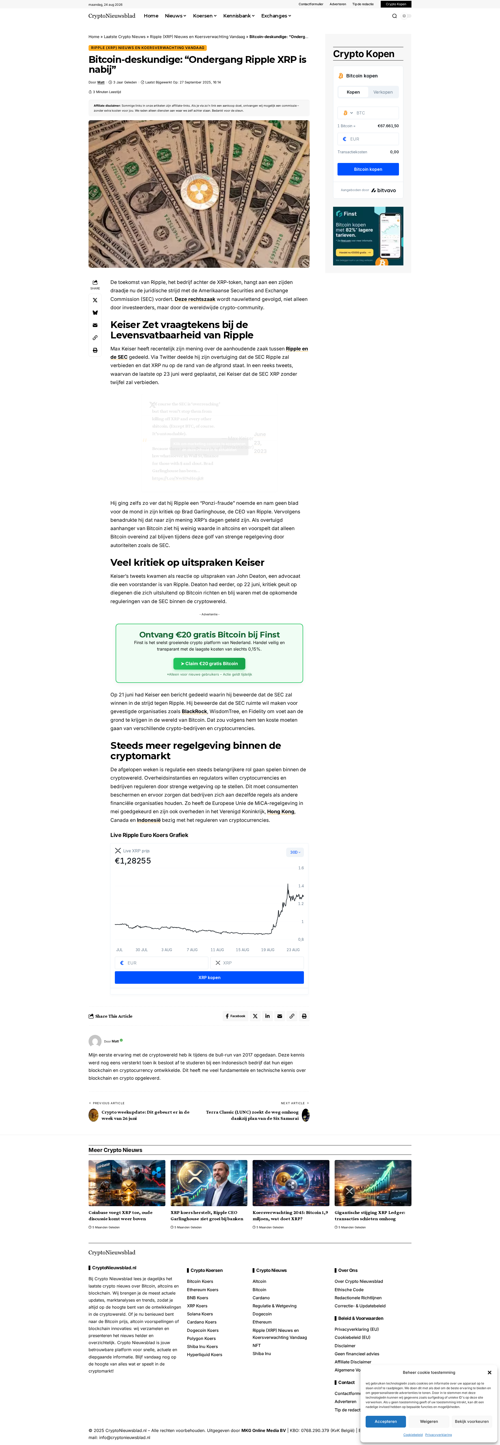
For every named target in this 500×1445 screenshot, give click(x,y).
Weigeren (429, 1421)
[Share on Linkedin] (267, 1016)
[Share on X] (95, 300)
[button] (489, 1372)
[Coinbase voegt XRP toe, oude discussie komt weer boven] (127, 1183)
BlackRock (194, 711)
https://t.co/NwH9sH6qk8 (177, 478)
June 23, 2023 (260, 442)
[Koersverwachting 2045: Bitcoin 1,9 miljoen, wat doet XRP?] (291, 1183)
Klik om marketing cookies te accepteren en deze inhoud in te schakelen (209, 446)
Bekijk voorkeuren (472, 1421)
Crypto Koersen (207, 1270)
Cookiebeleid (413, 1435)
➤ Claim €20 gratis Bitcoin (209, 663)
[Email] (95, 325)
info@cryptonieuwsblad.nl (124, 1437)
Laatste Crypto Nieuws (125, 36)
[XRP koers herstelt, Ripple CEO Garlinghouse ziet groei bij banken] (209, 1183)
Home (94, 36)
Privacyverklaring (438, 1435)
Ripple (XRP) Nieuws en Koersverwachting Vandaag (197, 36)
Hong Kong (280, 812)
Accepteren (386, 1421)
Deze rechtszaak (195, 299)
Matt (100, 82)
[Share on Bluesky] (95, 312)
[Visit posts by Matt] (95, 1041)
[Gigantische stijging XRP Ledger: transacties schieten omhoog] (373, 1183)
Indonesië (149, 820)
